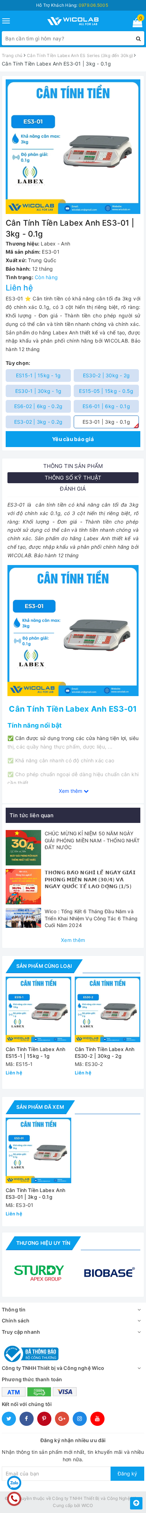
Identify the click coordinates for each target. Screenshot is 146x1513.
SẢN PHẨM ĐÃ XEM (40, 1107)
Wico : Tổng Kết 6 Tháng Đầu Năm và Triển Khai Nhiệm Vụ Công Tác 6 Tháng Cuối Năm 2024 (91, 918)
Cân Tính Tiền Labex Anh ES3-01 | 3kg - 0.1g (35, 1193)
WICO (87, 1505)
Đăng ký (127, 1473)
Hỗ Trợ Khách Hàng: (72, 5)
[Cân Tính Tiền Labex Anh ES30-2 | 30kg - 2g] (107, 1009)
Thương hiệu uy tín (43, 1243)
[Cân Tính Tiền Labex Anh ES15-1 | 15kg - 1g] (38, 1009)
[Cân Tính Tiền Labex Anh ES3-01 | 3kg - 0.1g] (38, 1150)
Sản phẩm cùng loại (44, 966)
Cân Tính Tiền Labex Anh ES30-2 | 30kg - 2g (104, 1052)
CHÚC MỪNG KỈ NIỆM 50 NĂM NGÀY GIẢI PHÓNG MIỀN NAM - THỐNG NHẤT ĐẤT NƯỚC (92, 840)
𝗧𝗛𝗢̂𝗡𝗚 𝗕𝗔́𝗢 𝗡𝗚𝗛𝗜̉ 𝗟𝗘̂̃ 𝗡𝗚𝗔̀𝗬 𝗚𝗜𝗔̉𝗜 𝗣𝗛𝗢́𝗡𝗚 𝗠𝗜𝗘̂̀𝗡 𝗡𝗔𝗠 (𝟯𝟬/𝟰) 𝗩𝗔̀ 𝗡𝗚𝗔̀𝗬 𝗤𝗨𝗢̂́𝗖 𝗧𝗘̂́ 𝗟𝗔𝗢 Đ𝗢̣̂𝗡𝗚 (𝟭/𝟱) (90, 879)
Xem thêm (73, 940)
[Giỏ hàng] (135, 24)
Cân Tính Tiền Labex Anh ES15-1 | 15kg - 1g (35, 1052)
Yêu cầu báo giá (73, 439)
